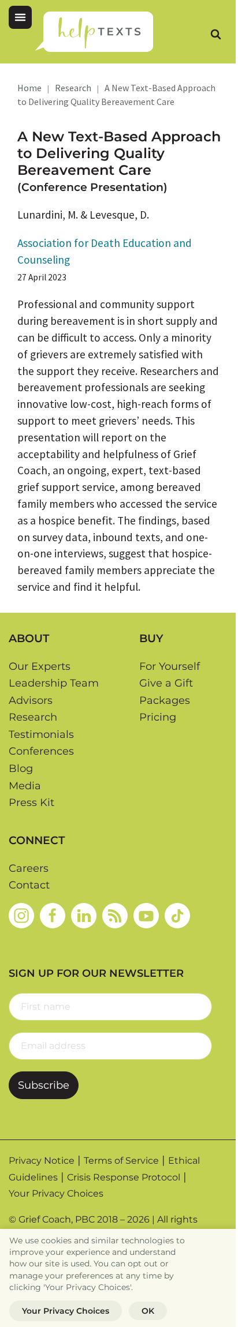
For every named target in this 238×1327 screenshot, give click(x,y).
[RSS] (115, 916)
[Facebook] (52, 916)
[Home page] (94, 32)
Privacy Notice (42, 1160)
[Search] (215, 34)
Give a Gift (166, 683)
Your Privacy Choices (56, 1193)
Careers (29, 868)
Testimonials (41, 734)
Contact (29, 885)
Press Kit (31, 802)
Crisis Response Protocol (123, 1177)
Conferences (41, 751)
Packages (164, 700)
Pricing (157, 717)
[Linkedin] (84, 916)
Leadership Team (54, 683)
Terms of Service (121, 1160)
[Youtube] (146, 916)
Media (25, 785)
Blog (21, 768)
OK (148, 1310)
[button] (20, 17)
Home (29, 87)
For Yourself (169, 666)
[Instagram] (21, 916)
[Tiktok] (177, 916)
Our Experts (39, 666)
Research (73, 87)
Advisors (31, 700)
